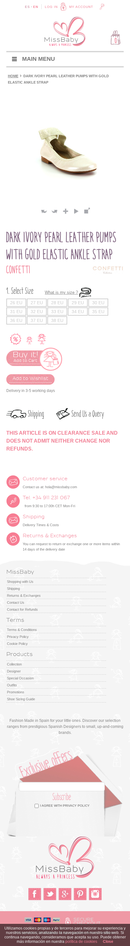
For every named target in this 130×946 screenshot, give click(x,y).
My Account (81, 7)
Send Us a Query (88, 413)
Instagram (95, 894)
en (35, 7)
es (27, 7)
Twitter (50, 894)
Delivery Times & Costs (41, 520)
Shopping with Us (20, 581)
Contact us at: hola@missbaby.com (50, 482)
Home (13, 76)
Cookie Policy (17, 644)
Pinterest (80, 894)
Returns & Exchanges (24, 595)
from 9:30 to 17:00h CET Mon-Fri (49, 501)
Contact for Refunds (22, 609)
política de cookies (81, 941)
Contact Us (15, 602)
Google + (65, 894)
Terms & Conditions (22, 630)
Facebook (34, 894)
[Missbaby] (65, 31)
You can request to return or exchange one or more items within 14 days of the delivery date (71, 542)
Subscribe (62, 797)
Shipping (36, 413)
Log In (51, 7)
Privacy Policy (18, 637)
